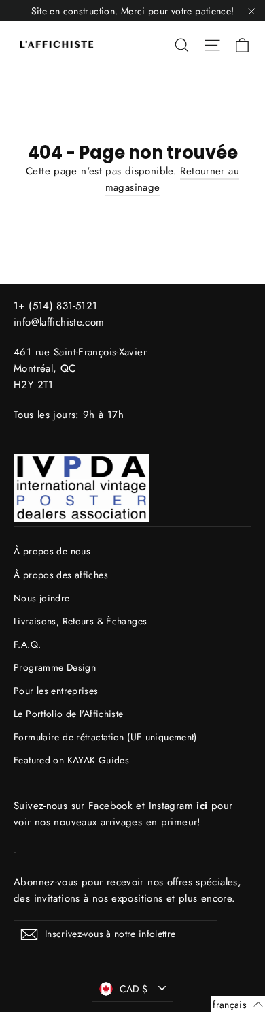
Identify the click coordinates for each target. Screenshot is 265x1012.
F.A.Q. (27, 644)
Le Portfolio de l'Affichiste (69, 714)
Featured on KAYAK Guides (71, 760)
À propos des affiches (61, 575)
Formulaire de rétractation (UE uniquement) (105, 737)
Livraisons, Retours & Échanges (80, 621)
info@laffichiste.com (59, 322)
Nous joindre (42, 598)
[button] (238, 1004)
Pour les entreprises (56, 690)
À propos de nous (52, 551)
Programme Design (55, 667)
